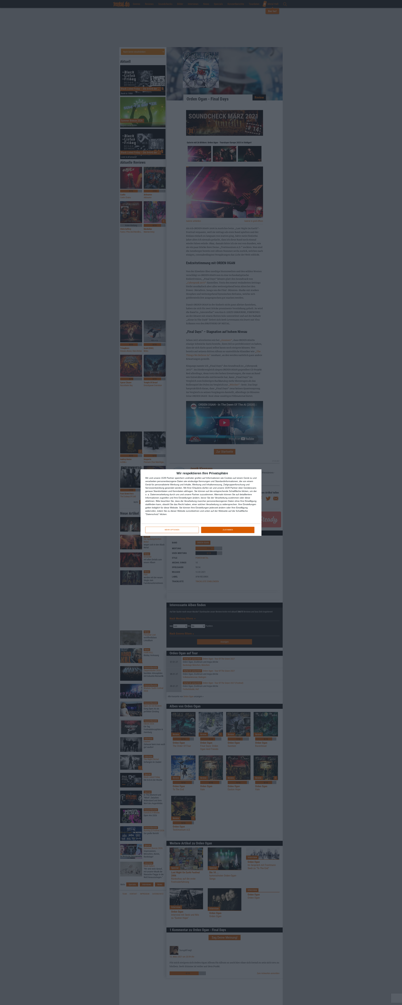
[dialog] (201, 502)
